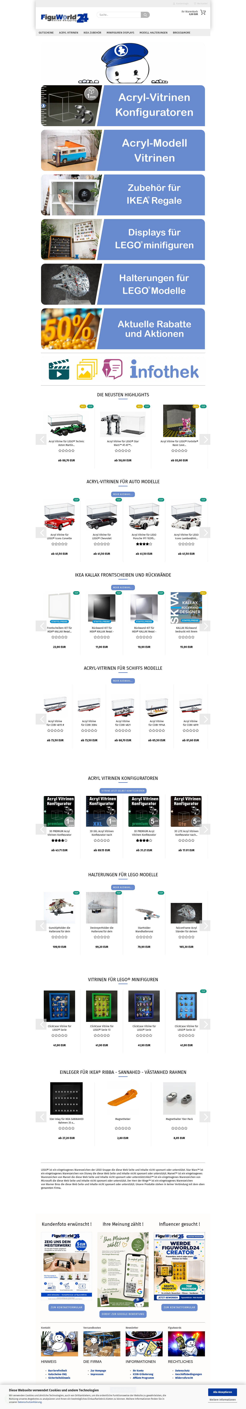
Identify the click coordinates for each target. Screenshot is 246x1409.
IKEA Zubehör (92, 32)
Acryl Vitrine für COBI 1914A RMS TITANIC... (157, 723)
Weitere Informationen (223, 1399)
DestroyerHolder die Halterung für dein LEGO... (101, 929)
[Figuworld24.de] (64, 18)
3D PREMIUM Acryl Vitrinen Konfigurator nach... (59, 833)
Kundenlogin (182, 3)
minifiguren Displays (120, 32)
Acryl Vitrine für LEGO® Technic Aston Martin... (66, 443)
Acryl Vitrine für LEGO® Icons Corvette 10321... (59, 536)
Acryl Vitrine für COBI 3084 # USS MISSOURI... (89, 723)
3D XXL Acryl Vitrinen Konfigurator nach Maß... (102, 833)
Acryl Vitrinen (68, 32)
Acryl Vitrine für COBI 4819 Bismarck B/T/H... (190, 723)
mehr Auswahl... (123, 494)
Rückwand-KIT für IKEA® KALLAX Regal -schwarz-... (102, 629)
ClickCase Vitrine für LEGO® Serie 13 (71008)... (101, 1028)
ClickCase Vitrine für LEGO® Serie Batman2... (144, 1028)
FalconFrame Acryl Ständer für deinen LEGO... (186, 929)
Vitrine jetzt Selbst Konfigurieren (123, 791)
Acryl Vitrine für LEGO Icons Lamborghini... (186, 536)
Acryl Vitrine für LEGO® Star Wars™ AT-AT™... (123, 443)
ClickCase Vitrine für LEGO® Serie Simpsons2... (59, 1028)
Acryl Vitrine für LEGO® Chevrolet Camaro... (101, 536)
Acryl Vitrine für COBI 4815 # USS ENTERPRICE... (55, 723)
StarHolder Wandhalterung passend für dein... (144, 929)
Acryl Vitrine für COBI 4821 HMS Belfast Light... (123, 723)
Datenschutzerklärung (30, 1402)
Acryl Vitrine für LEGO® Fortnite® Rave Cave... (179, 443)
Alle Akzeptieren (222, 1392)
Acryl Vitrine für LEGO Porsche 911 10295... (144, 536)
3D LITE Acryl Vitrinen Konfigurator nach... (186, 833)
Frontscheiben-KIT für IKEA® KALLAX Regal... (59, 629)
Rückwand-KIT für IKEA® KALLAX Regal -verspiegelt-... (144, 629)
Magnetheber (122, 1119)
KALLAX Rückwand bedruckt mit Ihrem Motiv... (186, 629)
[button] (41, 439)
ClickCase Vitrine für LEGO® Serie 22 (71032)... (186, 1028)
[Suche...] (145, 15)
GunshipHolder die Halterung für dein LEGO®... (59, 929)
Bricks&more (181, 32)
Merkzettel (202, 3)
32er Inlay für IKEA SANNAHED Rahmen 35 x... (67, 1121)
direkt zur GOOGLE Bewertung (123, 1314)
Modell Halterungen (153, 32)
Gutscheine (46, 32)
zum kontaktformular (66, 1307)
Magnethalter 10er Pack (179, 1119)
